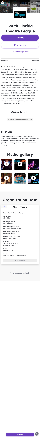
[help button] (37, 434)
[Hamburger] (37, 2)
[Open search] (30, 2)
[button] (6, 164)
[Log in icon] (33, 2)
